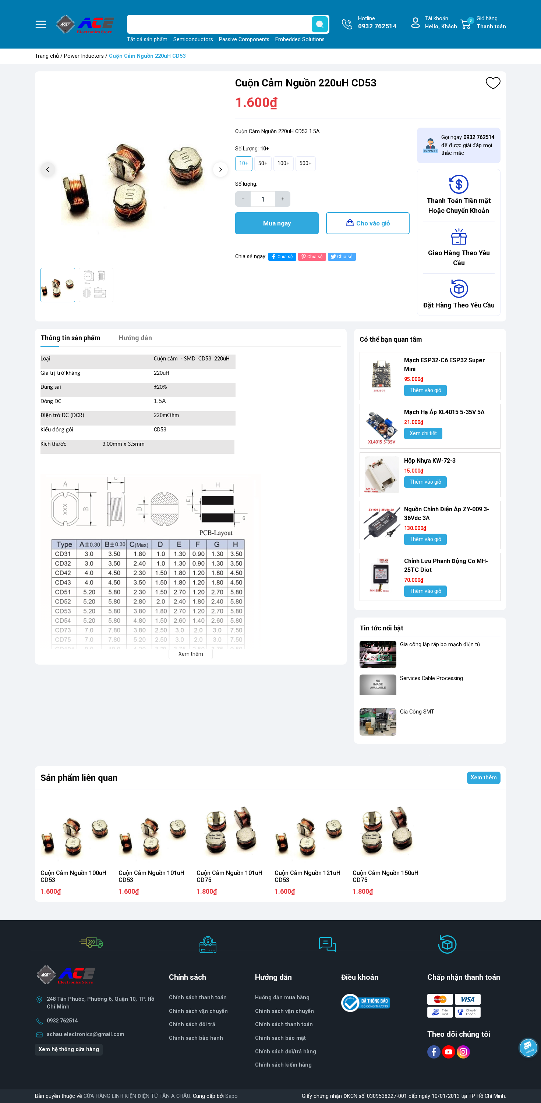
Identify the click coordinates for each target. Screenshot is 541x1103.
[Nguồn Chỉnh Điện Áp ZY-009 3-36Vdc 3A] (382, 523)
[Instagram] (463, 1052)
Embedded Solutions (300, 39)
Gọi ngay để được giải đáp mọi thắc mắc (467, 145)
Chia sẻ (285, 256)
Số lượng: (246, 184)
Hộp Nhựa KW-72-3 (430, 460)
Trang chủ (47, 56)
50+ (263, 163)
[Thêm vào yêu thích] (493, 83)
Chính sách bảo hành (196, 1038)
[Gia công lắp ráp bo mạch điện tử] (378, 654)
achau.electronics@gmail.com (85, 1034)
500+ (306, 163)
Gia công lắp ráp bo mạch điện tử (440, 644)
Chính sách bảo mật (280, 1038)
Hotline (377, 22)
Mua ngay (277, 223)
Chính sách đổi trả (192, 1024)
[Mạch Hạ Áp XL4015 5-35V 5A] (382, 426)
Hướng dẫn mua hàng (282, 998)
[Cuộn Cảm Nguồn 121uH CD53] (309, 831)
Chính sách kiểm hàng (283, 1065)
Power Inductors (84, 56)
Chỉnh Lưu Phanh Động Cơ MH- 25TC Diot (446, 565)
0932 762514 (62, 1021)
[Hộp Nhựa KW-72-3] (382, 474)
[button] (220, 169)
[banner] (430, 755)
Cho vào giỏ (373, 223)
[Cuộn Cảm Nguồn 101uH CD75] (231, 831)
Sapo (231, 1096)
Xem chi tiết (423, 433)
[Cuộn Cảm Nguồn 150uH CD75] (387, 831)
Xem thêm (484, 778)
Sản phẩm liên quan (78, 778)
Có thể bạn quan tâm (391, 339)
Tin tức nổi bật (381, 628)
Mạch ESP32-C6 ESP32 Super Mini (444, 365)
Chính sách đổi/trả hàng (285, 1052)
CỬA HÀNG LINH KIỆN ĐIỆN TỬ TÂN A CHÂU (137, 1096)
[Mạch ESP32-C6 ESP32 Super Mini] (382, 374)
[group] (134, 170)
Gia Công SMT (417, 712)
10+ (243, 163)
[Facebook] (434, 1052)
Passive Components (244, 39)
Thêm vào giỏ (425, 390)
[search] (320, 24)
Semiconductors (193, 39)
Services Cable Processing (431, 678)
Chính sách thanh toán (284, 1024)
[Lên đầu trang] (529, 1068)
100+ (283, 163)
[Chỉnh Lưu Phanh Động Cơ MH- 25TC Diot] (382, 575)
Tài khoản (441, 22)
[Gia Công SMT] (378, 722)
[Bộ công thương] (365, 1003)
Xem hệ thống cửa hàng (69, 1049)
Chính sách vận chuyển (284, 1011)
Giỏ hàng (488, 22)
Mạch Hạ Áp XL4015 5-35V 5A (444, 412)
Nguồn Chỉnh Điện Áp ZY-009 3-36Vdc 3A (446, 514)
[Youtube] (449, 1052)
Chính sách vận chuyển (198, 1011)
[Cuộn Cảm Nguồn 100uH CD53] (75, 831)
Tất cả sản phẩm (147, 39)
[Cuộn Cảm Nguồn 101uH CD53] (153, 831)
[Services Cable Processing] (378, 688)
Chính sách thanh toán (198, 998)
